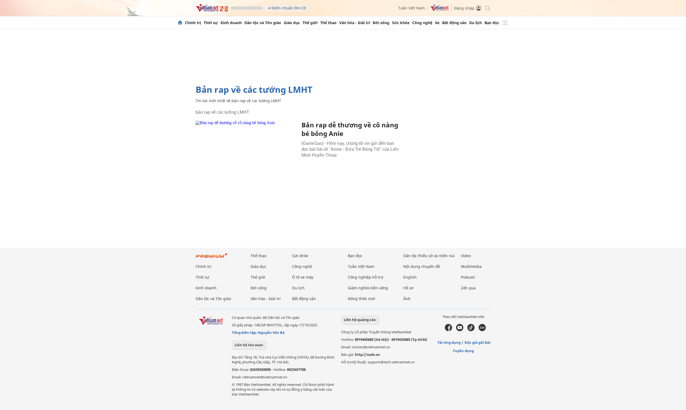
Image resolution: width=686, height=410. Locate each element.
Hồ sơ (408, 287)
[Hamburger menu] (505, 23)
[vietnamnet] (212, 10)
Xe (437, 23)
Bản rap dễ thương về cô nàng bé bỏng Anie (349, 129)
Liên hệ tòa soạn (248, 344)
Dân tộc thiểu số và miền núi (429, 255)
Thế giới (310, 23)
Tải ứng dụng (449, 342)
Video (466, 255)
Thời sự (211, 23)
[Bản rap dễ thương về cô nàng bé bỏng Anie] (246, 155)
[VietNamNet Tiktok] (471, 329)
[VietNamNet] (180, 22)
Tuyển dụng (463, 350)
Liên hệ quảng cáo (360, 319)
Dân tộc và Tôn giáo (262, 23)
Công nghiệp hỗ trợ (365, 277)
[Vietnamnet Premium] (212, 258)
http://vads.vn (367, 354)
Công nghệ (422, 23)
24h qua (468, 287)
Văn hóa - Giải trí (354, 23)
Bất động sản (454, 23)
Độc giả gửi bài (477, 342)
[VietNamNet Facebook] (448, 329)
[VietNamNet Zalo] (482, 329)
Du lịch (475, 23)
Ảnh (407, 298)
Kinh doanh (231, 23)
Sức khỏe (400, 23)
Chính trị (193, 23)
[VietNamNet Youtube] (459, 329)
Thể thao (328, 23)
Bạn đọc (491, 23)
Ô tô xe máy (302, 277)
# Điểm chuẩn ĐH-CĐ (287, 7)
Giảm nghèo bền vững (368, 287)
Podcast (468, 277)
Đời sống (381, 23)
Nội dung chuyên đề (421, 266)
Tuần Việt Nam (411, 7)
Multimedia (471, 266)
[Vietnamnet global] (439, 9)
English (410, 277)
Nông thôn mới (361, 298)
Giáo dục (292, 23)
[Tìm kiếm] (487, 8)
